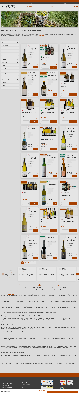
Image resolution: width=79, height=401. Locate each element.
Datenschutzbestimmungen (41, 390)
